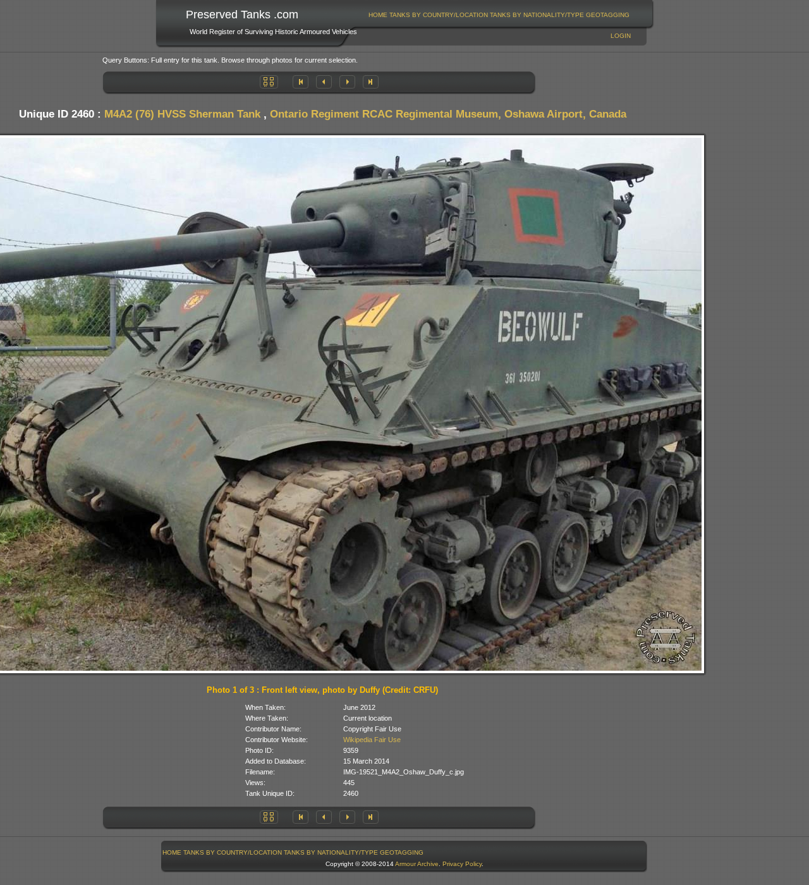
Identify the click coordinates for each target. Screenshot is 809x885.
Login (621, 35)
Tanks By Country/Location (438, 14)
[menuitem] (378, 14)
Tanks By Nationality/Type (537, 14)
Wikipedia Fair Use (372, 739)
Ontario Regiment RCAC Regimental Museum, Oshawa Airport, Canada (448, 114)
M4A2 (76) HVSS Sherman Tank (182, 114)
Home (377, 14)
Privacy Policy (462, 863)
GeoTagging (608, 14)
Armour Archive (417, 863)
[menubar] (499, 14)
